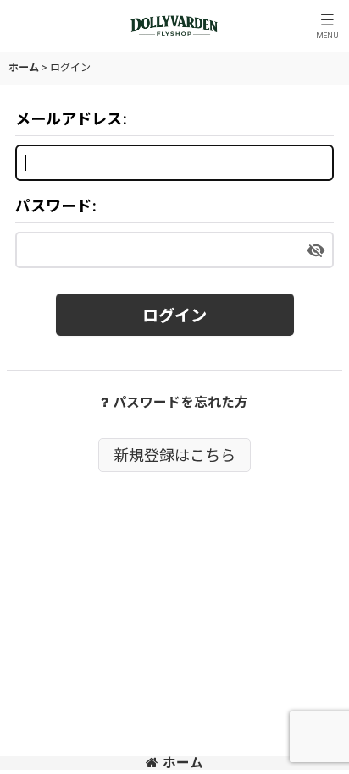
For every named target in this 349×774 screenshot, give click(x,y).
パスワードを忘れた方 (180, 402)
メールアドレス (68, 119)
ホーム (183, 763)
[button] (327, 25)
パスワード (53, 206)
